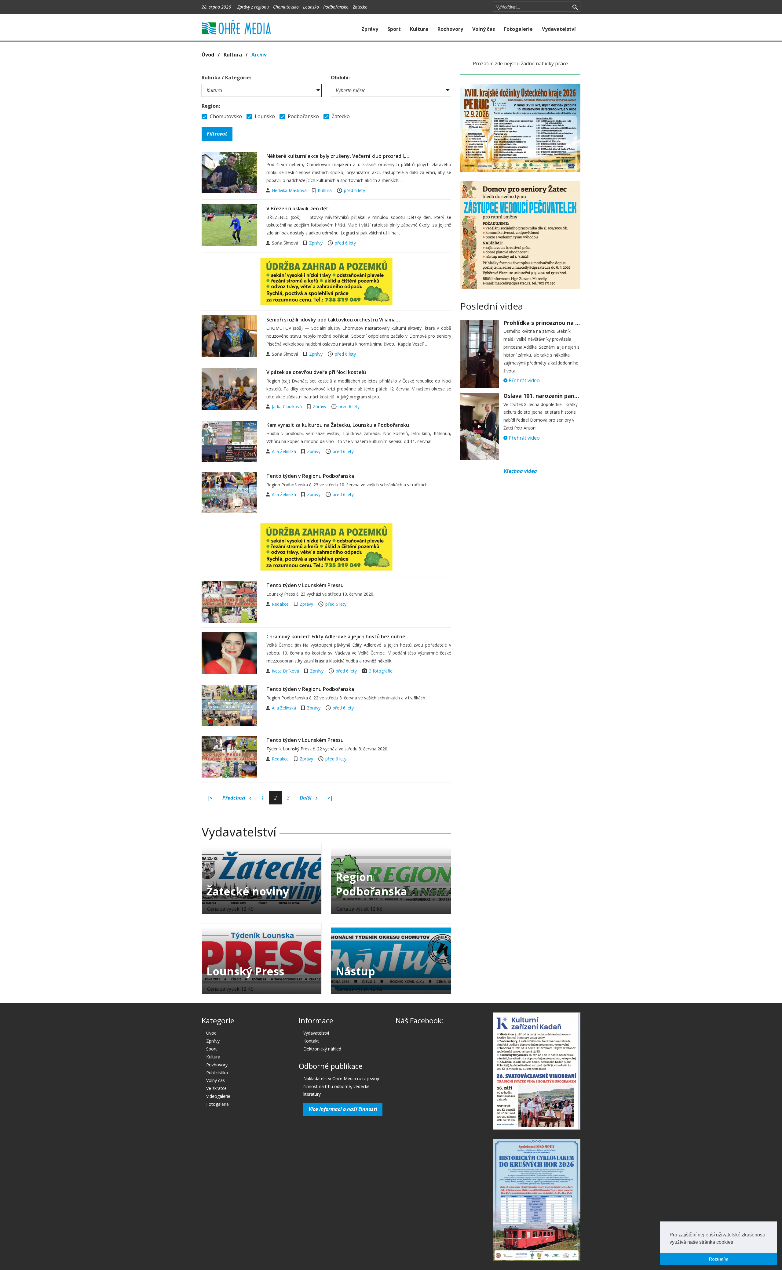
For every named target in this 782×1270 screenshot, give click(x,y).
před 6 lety (354, 190)
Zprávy (369, 29)
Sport (394, 29)
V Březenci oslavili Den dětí (298, 208)
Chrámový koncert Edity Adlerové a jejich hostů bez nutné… (338, 636)
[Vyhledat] (575, 6)
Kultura (419, 29)
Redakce (281, 604)
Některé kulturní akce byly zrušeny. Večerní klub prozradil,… (337, 156)
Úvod (208, 54)
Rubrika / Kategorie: (226, 77)
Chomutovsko (286, 7)
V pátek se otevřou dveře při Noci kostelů (316, 372)
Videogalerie (218, 1096)
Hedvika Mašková (290, 190)
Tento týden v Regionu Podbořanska (310, 476)
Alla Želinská (284, 451)
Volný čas (483, 29)
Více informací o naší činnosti (343, 1109)
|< (209, 797)
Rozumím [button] (718, 1259)
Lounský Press (245, 971)
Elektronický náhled (322, 1049)
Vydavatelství (559, 29)
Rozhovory (450, 29)
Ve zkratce (216, 1088)
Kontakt (311, 1041)
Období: (340, 77)
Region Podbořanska (371, 884)
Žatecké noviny (247, 891)
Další (306, 797)
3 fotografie (381, 671)
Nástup (355, 971)
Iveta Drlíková (286, 671)
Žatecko (360, 7)
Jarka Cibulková (287, 406)
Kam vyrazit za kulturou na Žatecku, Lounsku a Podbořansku (337, 425)
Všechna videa (520, 471)
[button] (735, 1242)
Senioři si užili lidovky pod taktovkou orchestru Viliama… (333, 319)
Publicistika (217, 1073)
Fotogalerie (518, 29)
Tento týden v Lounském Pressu (305, 585)
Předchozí (234, 797)
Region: (211, 106)
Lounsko (311, 7)
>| (330, 797)
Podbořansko (336, 7)
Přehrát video (523, 380)
